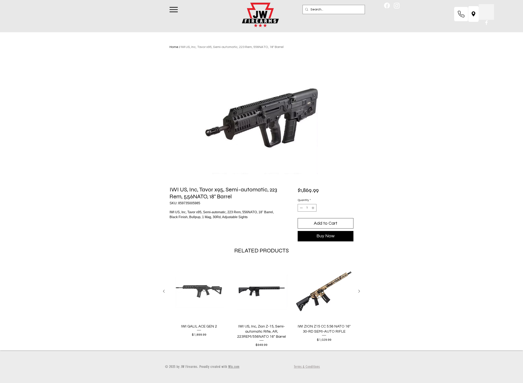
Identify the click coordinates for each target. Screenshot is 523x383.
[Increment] (313, 207)
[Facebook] (387, 5)
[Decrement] (300, 207)
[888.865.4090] (461, 14)
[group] (261, 304)
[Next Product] (359, 291)
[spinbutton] (307, 207)
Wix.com (233, 366)
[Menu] (173, 9)
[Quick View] (199, 291)
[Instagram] (397, 5)
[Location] (473, 14)
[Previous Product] (163, 291)
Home (174, 47)
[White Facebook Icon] (486, 23)
